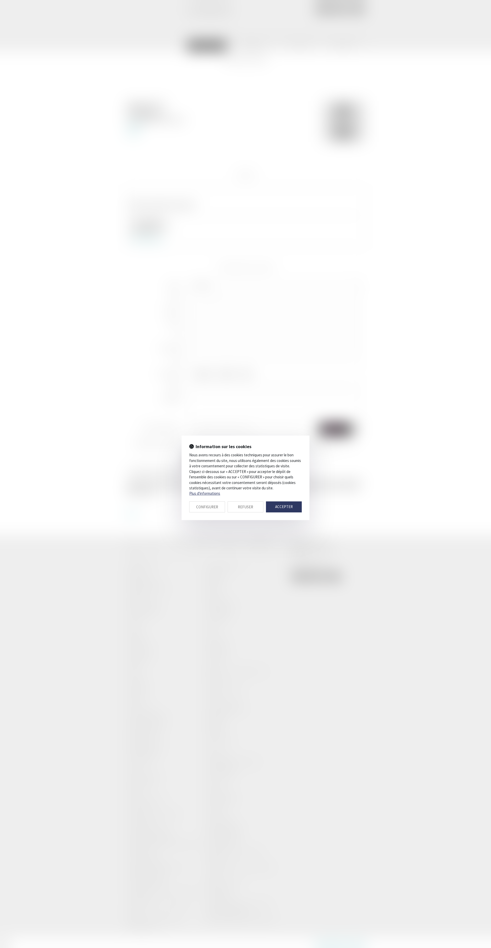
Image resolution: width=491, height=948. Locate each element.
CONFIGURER (207, 506)
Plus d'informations (204, 493)
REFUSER (245, 506)
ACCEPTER (284, 506)
